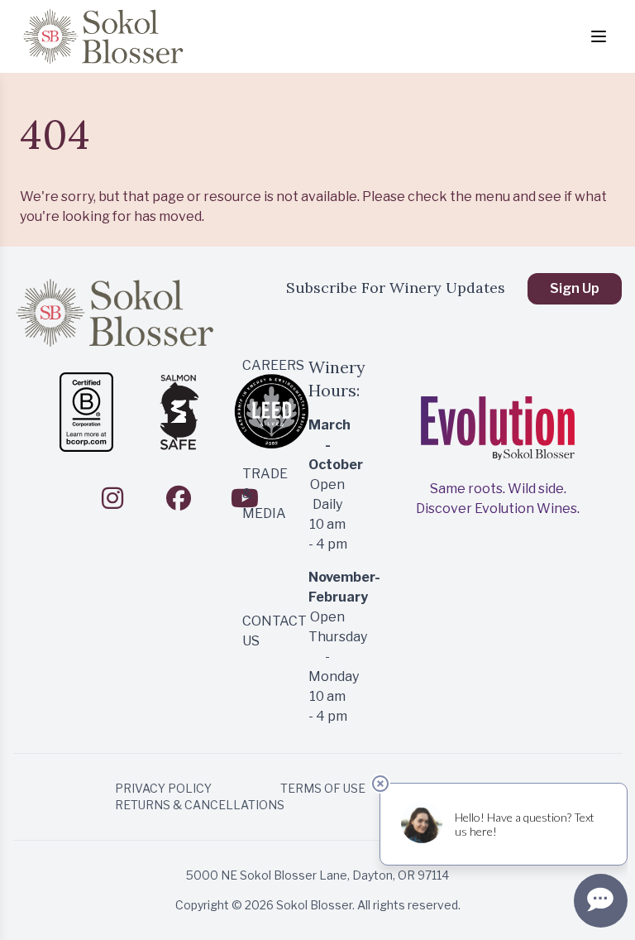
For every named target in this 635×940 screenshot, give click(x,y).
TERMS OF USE (322, 788)
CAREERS (261, 365)
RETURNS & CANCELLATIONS (199, 805)
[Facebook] (178, 498)
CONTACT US (261, 631)
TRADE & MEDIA (261, 493)
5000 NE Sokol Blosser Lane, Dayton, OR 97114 (317, 875)
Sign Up (574, 288)
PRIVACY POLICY (163, 788)
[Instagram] (112, 498)
